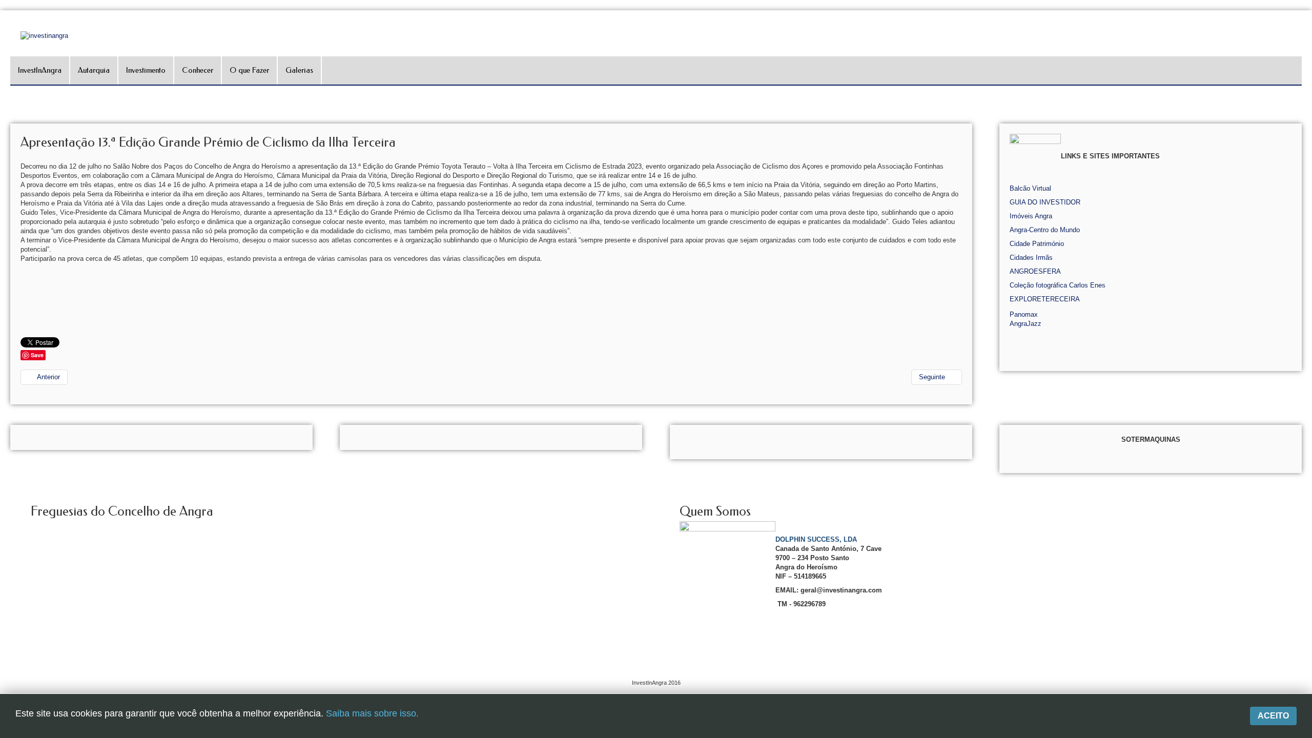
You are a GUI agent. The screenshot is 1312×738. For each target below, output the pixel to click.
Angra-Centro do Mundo (1045, 230)
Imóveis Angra (1031, 216)
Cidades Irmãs (1031, 257)
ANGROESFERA (1035, 271)
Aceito (1273, 715)
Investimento (146, 70)
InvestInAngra (39, 70)
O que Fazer (249, 70)
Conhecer (197, 70)
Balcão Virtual (1030, 188)
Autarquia (94, 70)
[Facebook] (1303, 126)
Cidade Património (1037, 244)
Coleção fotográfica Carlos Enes (1057, 285)
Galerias (299, 70)
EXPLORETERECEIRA (1045, 299)
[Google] (1303, 141)
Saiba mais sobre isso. (372, 713)
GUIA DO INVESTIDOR (1045, 202)
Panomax (1024, 314)
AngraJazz (1025, 323)
